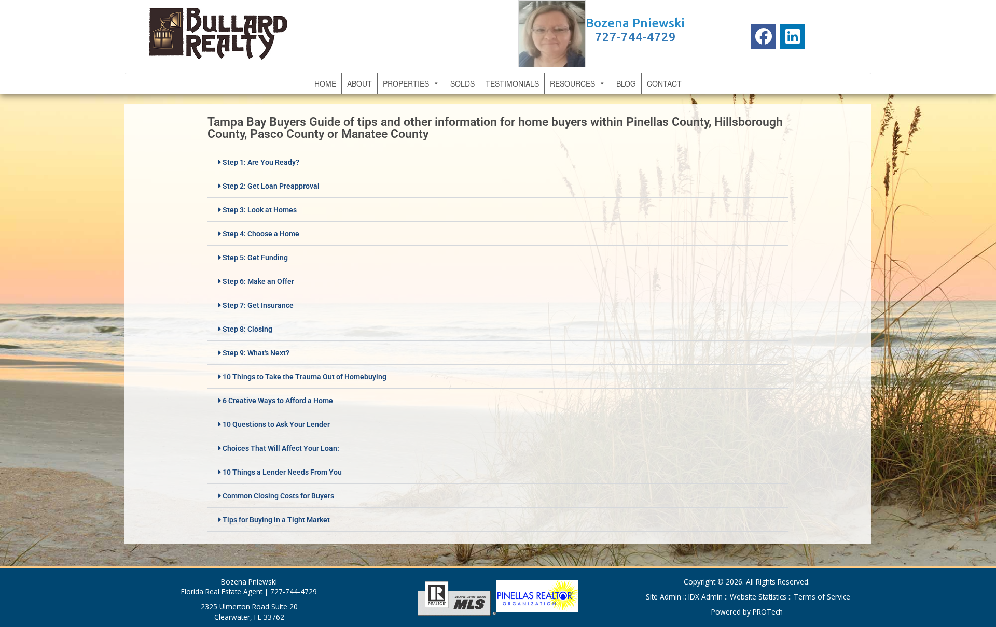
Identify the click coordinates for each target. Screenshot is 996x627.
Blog (626, 83)
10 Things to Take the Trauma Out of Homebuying (304, 377)
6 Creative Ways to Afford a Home (278, 400)
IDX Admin (706, 597)
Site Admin (664, 597)
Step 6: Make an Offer (258, 281)
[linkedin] (792, 36)
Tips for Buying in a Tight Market (276, 520)
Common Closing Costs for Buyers (278, 496)
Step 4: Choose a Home (261, 234)
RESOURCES (572, 83)
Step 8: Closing (247, 329)
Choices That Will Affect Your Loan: (281, 448)
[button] (498, 162)
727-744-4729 (635, 37)
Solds (462, 83)
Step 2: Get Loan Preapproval (271, 186)
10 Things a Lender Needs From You (282, 472)
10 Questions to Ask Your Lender (276, 424)
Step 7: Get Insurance (258, 305)
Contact (664, 83)
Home (325, 83)
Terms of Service (821, 597)
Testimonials (512, 83)
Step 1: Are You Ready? (261, 162)
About (359, 83)
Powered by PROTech (747, 612)
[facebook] (763, 36)
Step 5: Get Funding (255, 257)
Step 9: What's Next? (256, 353)
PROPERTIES (406, 83)
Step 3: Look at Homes (260, 210)
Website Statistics (758, 597)
